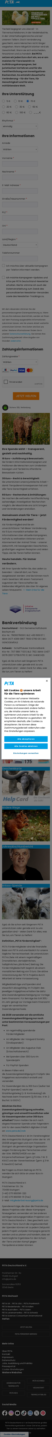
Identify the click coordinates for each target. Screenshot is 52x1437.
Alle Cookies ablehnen (26, 746)
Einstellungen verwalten (26, 753)
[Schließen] (47, 681)
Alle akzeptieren (26, 739)
